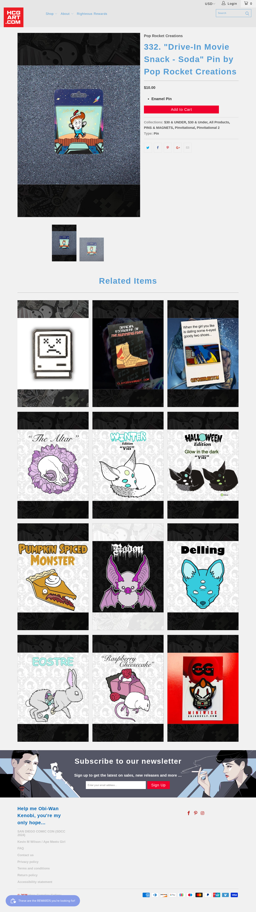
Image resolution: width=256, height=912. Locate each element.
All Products (219, 122)
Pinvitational (185, 128)
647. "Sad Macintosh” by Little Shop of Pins (53, 353)
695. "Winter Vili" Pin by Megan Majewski (128, 465)
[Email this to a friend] (188, 148)
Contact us (25, 855)
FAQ (20, 848)
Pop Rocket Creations (163, 36)
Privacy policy (27, 862)
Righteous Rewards (92, 14)
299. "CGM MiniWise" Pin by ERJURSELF (203, 688)
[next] (133, 125)
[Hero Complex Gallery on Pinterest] (196, 813)
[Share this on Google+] (178, 148)
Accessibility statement (34, 882)
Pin (156, 133)
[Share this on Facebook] (158, 148)
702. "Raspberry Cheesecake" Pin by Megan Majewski (128, 688)
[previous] (24, 125)
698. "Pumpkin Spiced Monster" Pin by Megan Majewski (53, 576)
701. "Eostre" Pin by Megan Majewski (53, 688)
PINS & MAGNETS (158, 128)
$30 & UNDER (175, 122)
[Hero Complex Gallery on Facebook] (189, 813)
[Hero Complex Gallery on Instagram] (202, 813)
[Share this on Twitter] (148, 148)
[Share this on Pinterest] (168, 148)
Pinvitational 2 (208, 128)
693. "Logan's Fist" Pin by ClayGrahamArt (203, 353)
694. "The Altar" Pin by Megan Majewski (53, 465)
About (66, 14)
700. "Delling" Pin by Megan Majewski (203, 576)
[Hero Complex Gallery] (22, 17)
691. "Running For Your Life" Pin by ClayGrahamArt (128, 353)
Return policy (27, 875)
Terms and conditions (33, 868)
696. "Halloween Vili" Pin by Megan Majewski (203, 465)
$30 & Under (197, 122)
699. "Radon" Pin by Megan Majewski (128, 576)
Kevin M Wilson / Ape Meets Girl (41, 842)
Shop (50, 14)
